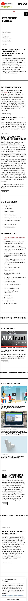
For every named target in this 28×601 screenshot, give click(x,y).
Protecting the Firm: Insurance (13, 218)
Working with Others (10, 227)
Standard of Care (9, 211)
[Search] (26, 4)
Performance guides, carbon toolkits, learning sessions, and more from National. (13, 407)
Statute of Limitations (10, 303)
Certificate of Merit (9, 281)
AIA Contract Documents (11, 288)
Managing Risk (8, 208)
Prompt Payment (9, 301)
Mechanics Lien (9, 295)
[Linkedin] (19, 4)
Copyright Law (8, 206)
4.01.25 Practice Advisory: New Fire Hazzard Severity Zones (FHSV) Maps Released (15, 255)
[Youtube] (24, 4)
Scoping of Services (10, 224)
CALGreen (4, 92)
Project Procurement (10, 215)
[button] (26, 14)
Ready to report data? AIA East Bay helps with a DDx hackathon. (12, 457)
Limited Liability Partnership (12, 284)
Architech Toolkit (9, 270)
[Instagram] (21, 4)
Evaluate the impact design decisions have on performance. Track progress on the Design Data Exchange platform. (14, 433)
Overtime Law (8, 298)
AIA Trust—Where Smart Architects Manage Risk (12, 350)
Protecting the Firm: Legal (12, 220)
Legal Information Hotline (11, 267)
